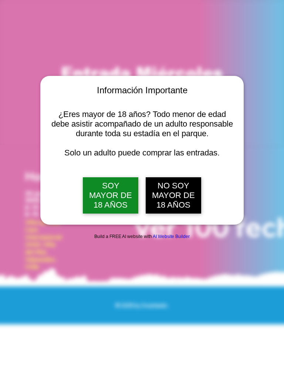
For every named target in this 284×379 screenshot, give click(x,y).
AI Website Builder (171, 236)
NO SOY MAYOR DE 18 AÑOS (173, 195)
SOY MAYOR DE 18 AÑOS (110, 195)
